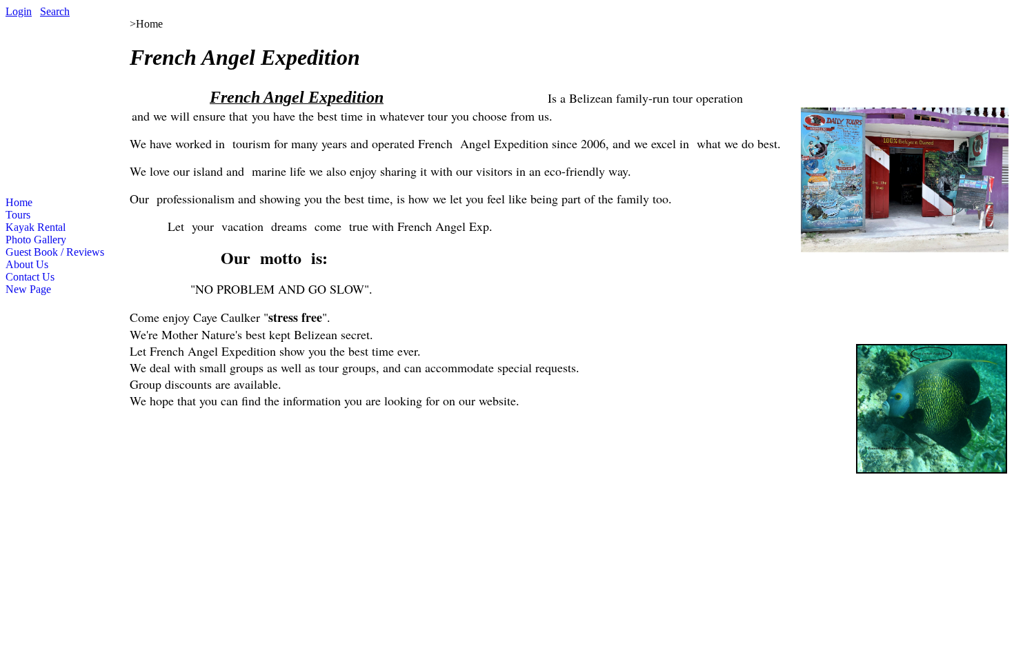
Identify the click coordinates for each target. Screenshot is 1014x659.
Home (19, 202)
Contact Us (30, 277)
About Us (27, 264)
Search (55, 11)
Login (19, 11)
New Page (28, 289)
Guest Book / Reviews (55, 252)
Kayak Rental (36, 227)
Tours (18, 215)
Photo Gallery (36, 239)
